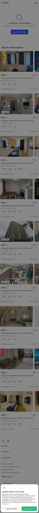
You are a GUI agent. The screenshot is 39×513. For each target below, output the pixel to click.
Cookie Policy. (5, 504)
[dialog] (19, 498)
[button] (11, 509)
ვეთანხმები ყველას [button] (29, 508)
